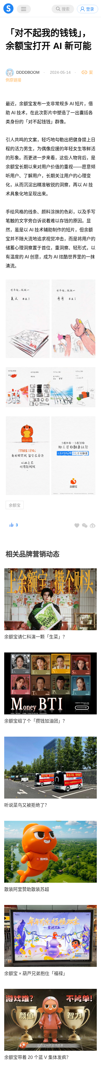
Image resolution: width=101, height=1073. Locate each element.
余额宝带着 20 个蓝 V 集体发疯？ (37, 1057)
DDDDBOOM (28, 72)
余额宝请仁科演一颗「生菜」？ (35, 636)
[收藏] (77, 525)
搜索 (66, 9)
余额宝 (14, 505)
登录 (90, 9)
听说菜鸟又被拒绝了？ (26, 805)
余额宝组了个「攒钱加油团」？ (35, 721)
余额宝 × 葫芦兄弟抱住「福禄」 (35, 973)
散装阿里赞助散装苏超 (26, 889)
